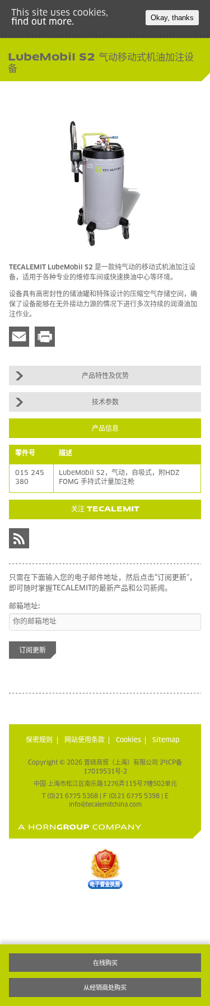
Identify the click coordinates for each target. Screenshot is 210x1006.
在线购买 (105, 963)
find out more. (42, 21)
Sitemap (166, 740)
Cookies (128, 740)
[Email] (19, 337)
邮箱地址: (24, 606)
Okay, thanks (172, 17)
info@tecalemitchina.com (105, 805)
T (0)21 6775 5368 (70, 796)
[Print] (45, 337)
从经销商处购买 (105, 988)
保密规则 (39, 740)
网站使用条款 (84, 740)
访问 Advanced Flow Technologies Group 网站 (80, 827)
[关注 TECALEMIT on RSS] (19, 538)
